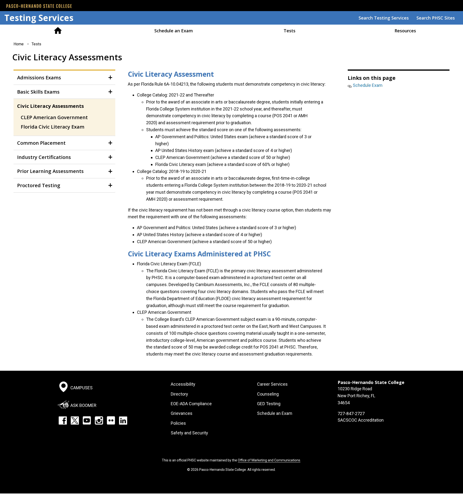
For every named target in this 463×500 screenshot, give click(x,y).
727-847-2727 (351, 413)
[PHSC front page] (39, 6)
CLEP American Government (54, 117)
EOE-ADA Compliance (191, 403)
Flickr (111, 420)
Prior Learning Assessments (50, 171)
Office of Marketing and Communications (269, 460)
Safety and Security (189, 432)
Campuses (81, 387)
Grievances (181, 413)
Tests (289, 31)
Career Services (272, 384)
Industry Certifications (44, 157)
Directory (179, 394)
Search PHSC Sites (435, 18)
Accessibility (183, 384)
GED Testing (268, 403)
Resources (405, 31)
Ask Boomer (83, 405)
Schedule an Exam (173, 31)
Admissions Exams (39, 77)
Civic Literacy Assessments (50, 106)
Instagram (99, 420)
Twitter (75, 420)
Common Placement (41, 142)
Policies (178, 423)
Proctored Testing (38, 185)
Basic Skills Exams (38, 91)
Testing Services (39, 17)
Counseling (268, 394)
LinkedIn (123, 420)
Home (58, 31)
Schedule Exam (367, 85)
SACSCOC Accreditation (361, 420)
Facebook (63, 420)
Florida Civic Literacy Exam (52, 126)
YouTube (87, 420)
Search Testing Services (384, 18)
